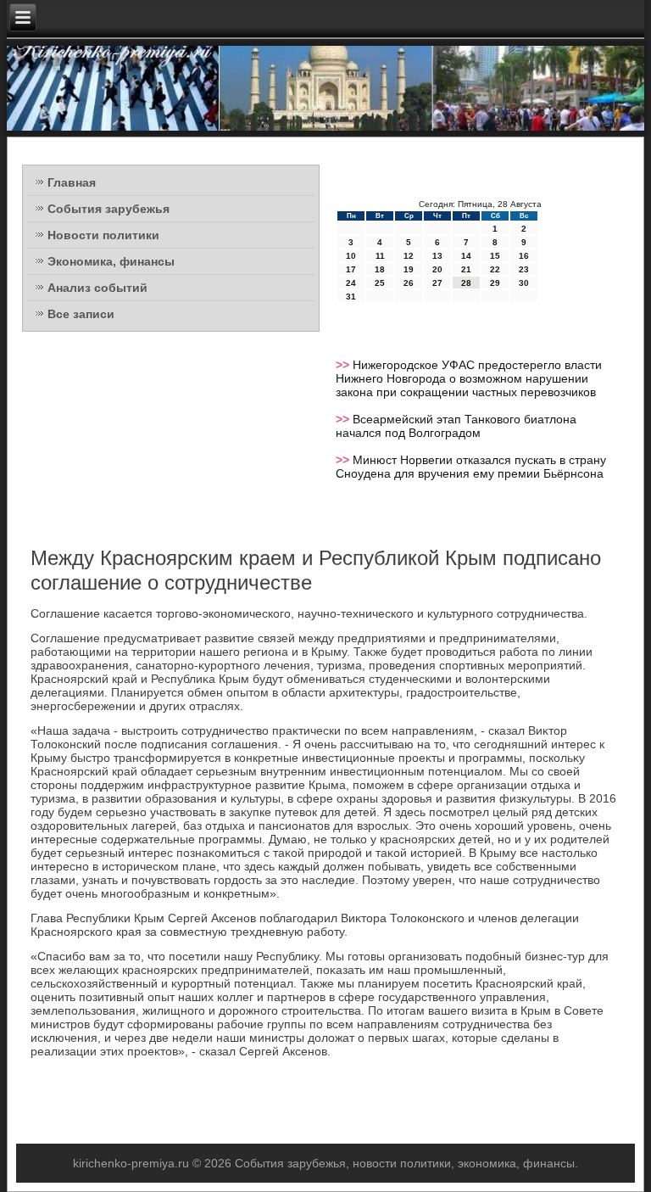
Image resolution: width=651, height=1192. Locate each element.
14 (466, 255)
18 (380, 269)
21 (466, 269)
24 (351, 283)
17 (351, 269)
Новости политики (103, 235)
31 (351, 296)
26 (408, 283)
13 (437, 255)
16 (524, 255)
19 (408, 269)
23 (524, 269)
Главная (71, 182)
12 (408, 255)
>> (344, 365)
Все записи (80, 314)
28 (466, 283)
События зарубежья (108, 208)
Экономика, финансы (111, 261)
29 (495, 283)
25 (380, 283)
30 (524, 283)
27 (437, 283)
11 (380, 255)
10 (351, 255)
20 (437, 269)
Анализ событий (97, 287)
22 (495, 269)
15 (495, 255)
